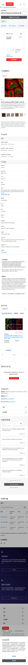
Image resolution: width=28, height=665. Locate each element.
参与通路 (5, 412)
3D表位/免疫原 (4, 194)
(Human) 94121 (11, 401)
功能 (4, 407)
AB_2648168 (4, 252)
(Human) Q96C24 (10, 398)
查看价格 (8, 55)
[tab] (14, 407)
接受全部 (14, 660)
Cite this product (14, 378)
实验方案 (22, 25)
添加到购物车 (14, 59)
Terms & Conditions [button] (14, 487)
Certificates (13, 25)
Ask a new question (14, 484)
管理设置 (14, 656)
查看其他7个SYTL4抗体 (14, 17)
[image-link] (14, 88)
